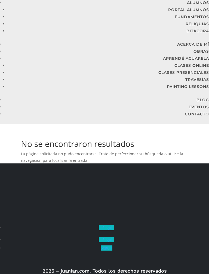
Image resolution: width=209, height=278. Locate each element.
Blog (202, 99)
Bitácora (197, 31)
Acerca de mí (193, 44)
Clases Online (191, 65)
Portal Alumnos (188, 9)
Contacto (197, 114)
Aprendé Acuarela (186, 58)
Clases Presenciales (183, 72)
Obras (201, 51)
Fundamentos (192, 16)
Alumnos (198, 2)
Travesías (197, 79)
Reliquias (197, 23)
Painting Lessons (188, 86)
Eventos (199, 107)
